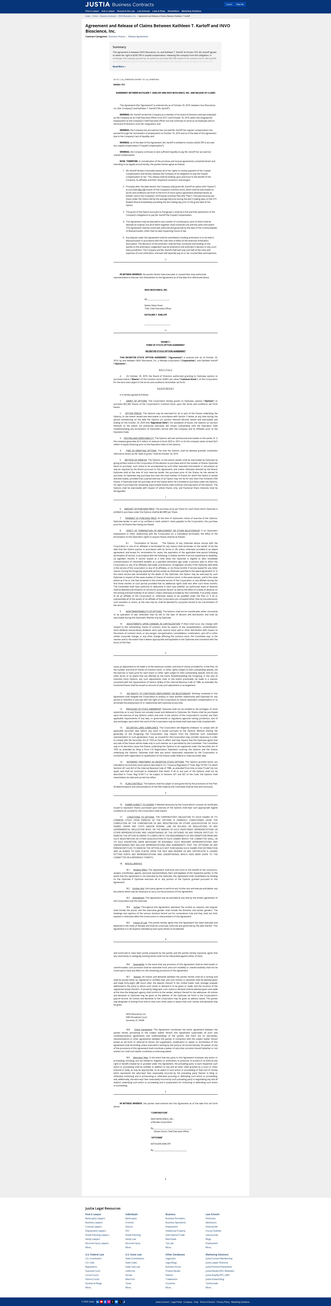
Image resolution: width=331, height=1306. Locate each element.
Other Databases (175, 1254)
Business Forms (173, 1266)
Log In (229, 4)
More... (88, 1247)
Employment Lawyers (95, 1230)
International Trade (175, 1235)
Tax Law (170, 1243)
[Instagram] (108, 1301)
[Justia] (97, 4)
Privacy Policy (223, 1302)
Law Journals (212, 1235)
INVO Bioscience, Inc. (127, 16)
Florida (128, 1275)
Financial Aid (211, 1226)
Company (187, 1302)
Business (170, 1214)
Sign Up (239, 4)
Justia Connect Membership (219, 1258)
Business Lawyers (94, 1222)
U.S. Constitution (93, 1258)
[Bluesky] (116, 1301)
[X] (120, 1301)
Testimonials (212, 1283)
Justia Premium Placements (219, 1266)
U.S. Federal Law (94, 1254)
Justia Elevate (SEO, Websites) (220, 1270)
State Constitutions (134, 1258)
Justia (87, 16)
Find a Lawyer (92, 11)
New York (130, 1279)
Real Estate (171, 1239)
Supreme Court (92, 1270)
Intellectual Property (175, 1230)
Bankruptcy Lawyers (95, 1218)
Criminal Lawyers (93, 1226)
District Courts (92, 1279)
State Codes (131, 1262)
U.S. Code (89, 1262)
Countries (170, 1283)
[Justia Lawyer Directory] (123, 1301)
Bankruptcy (131, 1218)
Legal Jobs (171, 1258)
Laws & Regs (158, 11)
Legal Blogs (171, 1262)
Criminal (129, 1222)
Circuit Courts (92, 1275)
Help (196, 1302)
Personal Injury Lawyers (97, 1243)
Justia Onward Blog (215, 1279)
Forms (95, 16)
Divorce (129, 1226)
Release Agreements (138, 36)
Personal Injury (132, 1243)
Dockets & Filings (93, 1283)
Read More (118, 66)
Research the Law (126, 11)
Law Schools (143, 11)
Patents (169, 1275)
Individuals (131, 1214)
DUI (127, 1230)
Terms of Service (207, 1302)
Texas (128, 1283)
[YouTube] (101, 1301)
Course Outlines (213, 1230)
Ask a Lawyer (108, 11)
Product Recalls (173, 1270)
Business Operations (176, 1222)
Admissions (211, 1222)
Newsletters (173, 11)
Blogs (208, 1239)
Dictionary (211, 1218)
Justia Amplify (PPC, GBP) (218, 1275)
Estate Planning (133, 1235)
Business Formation (175, 1218)
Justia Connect (162, 1302)
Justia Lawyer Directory (217, 1262)
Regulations (91, 1266)
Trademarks (171, 1279)
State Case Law (132, 1266)
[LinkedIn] (97, 1301)
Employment (172, 1226)
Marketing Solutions (191, 11)
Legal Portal (176, 1302)
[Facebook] (105, 1301)
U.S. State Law (133, 1254)
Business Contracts (108, 16)
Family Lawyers (92, 1239)
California (130, 1270)
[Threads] (112, 1301)
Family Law (130, 1239)
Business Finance (117, 36)
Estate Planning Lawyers (97, 1235)
